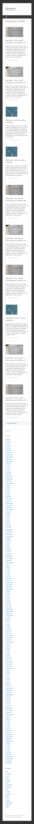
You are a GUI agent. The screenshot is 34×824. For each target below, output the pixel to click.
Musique (8, 791)
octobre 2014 (9, 739)
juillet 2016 (8, 697)
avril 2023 (8, 520)
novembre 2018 (9, 637)
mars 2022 (8, 549)
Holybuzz (11, 8)
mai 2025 (8, 465)
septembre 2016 (9, 695)
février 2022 (8, 551)
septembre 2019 (9, 615)
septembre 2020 (9, 589)
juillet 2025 (8, 463)
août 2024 (8, 485)
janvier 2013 (8, 763)
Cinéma (7, 776)
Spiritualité (16, 60)
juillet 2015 (8, 719)
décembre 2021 (9, 556)
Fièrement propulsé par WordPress (14, 815)
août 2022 (8, 538)
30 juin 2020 (8, 60)
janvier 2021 (8, 580)
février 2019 (8, 631)
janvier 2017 (8, 686)
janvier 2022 (8, 554)
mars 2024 (8, 496)
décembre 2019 (9, 609)
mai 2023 (8, 518)
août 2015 (8, 717)
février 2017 (8, 683)
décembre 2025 (9, 454)
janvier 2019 (8, 633)
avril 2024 (8, 494)
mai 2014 (8, 745)
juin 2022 (8, 542)
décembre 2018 (9, 635)
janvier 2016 (8, 706)
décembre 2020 (9, 582)
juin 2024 (8, 490)
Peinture (7, 796)
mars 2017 (8, 681)
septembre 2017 (9, 668)
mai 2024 (8, 492)
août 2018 (8, 644)
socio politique (9, 802)
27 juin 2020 (8, 139)
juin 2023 (8, 516)
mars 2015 (8, 728)
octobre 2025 (9, 459)
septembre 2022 (9, 536)
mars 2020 (8, 602)
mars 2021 (8, 576)
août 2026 (8, 439)
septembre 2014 (9, 741)
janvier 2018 (8, 659)
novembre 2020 (9, 584)
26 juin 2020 (8, 218)
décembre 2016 (9, 688)
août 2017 (8, 670)
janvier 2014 (8, 754)
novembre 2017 (9, 664)
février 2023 (8, 525)
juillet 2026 (8, 441)
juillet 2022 (8, 540)
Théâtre (7, 807)
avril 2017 (8, 679)
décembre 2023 (9, 503)
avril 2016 (8, 699)
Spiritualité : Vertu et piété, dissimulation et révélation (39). (16, 239)
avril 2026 (8, 446)
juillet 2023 (8, 514)
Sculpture (8, 800)
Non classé (8, 793)
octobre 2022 (9, 534)
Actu (7, 771)
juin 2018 (8, 648)
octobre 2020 (9, 587)
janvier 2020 (8, 606)
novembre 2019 (9, 611)
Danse (7, 778)
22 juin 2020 (8, 297)
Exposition (8, 780)
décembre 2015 (9, 708)
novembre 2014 (9, 736)
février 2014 (8, 752)
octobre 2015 (9, 712)
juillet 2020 (8, 593)
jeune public (8, 787)
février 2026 (8, 450)
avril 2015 (8, 725)
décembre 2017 (9, 661)
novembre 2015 (9, 710)
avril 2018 (8, 653)
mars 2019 (8, 628)
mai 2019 (8, 624)
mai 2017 (8, 677)
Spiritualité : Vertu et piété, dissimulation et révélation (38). (16, 279)
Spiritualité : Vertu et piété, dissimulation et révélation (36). (16, 399)
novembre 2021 (9, 558)
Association (8, 774)
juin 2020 (8, 595)
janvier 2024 (8, 501)
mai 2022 (8, 545)
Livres (7, 789)
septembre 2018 (9, 642)
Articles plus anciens (11, 423)
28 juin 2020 (8, 99)
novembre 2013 (9, 758)
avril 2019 (8, 626)
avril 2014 (8, 747)
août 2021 (8, 565)
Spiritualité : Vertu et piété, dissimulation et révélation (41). (16, 81)
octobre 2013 (9, 761)
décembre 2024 (9, 476)
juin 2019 (8, 622)
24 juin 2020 (8, 257)
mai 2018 (8, 650)
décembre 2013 (9, 756)
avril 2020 (8, 600)
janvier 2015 (8, 732)
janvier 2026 (8, 452)
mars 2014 (8, 750)
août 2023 (8, 512)
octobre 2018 (9, 639)
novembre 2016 (9, 690)
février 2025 (8, 472)
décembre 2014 (9, 734)
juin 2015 (8, 721)
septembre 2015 (9, 714)
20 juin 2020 (8, 337)
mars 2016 (8, 701)
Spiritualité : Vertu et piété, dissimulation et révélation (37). (16, 359)
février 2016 (8, 703)
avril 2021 (8, 573)
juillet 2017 (8, 672)
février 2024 (8, 498)
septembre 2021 (9, 562)
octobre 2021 (9, 560)
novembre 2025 (9, 457)
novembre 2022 (9, 531)
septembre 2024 (9, 483)
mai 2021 (8, 571)
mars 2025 (8, 470)
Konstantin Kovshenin (17, 817)
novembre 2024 (9, 479)
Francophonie (9, 785)
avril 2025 (8, 468)
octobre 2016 (9, 692)
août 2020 (8, 591)
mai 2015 (8, 723)
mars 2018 (8, 655)
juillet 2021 (8, 567)
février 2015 (8, 730)
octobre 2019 (9, 613)
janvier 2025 (8, 474)
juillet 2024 (8, 487)
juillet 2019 (8, 620)
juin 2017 (8, 675)
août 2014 (8, 743)
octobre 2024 (9, 481)
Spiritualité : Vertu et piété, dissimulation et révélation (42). (16, 41)
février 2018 (8, 657)
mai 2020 (8, 598)
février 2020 (8, 604)
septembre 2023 (9, 509)
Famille (7, 782)
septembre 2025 (9, 461)
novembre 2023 (9, 505)
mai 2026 (8, 443)
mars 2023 (8, 523)
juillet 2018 (8, 646)
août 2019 (8, 617)
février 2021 (8, 578)
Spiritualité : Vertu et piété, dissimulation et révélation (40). (16, 199)
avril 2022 (8, 547)
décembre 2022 (9, 529)
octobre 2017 (9, 666)
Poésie (7, 798)
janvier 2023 (8, 527)
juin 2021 (8, 569)
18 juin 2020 (8, 417)
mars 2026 (8, 448)
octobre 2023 (9, 507)
